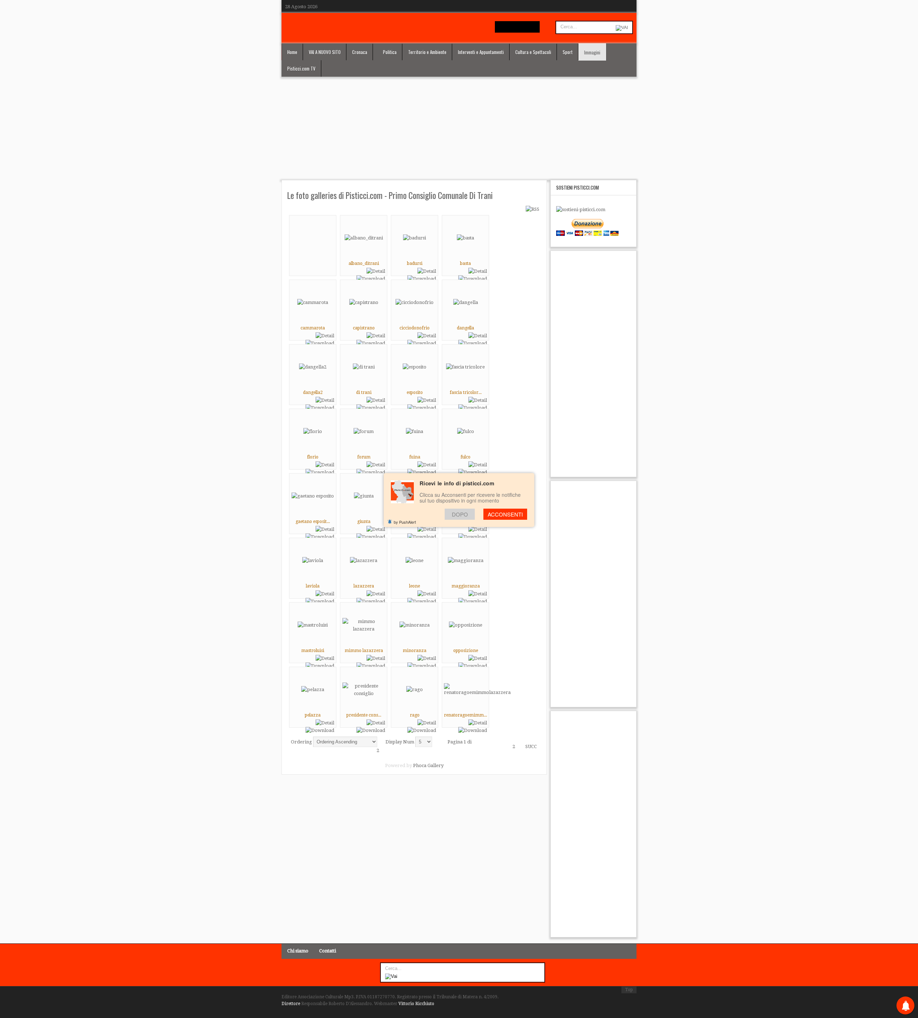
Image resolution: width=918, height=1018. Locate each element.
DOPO (460, 514)
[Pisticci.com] (409, 27)
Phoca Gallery (428, 765)
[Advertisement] (459, 129)
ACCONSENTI (505, 514)
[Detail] (375, 271)
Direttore (290, 1003)
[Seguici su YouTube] (522, 27)
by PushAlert (405, 522)
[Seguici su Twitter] (511, 27)
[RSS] (532, 209)
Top (629, 989)
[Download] (370, 278)
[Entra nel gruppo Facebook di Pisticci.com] (500, 27)
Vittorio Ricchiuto (416, 1003)
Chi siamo (297, 950)
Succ (531, 746)
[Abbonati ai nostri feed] (533, 27)
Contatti (327, 950)
